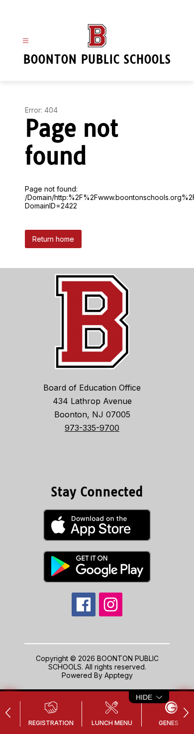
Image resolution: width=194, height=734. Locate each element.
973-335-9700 (92, 428)
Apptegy (118, 675)
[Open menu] (25, 41)
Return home (53, 239)
